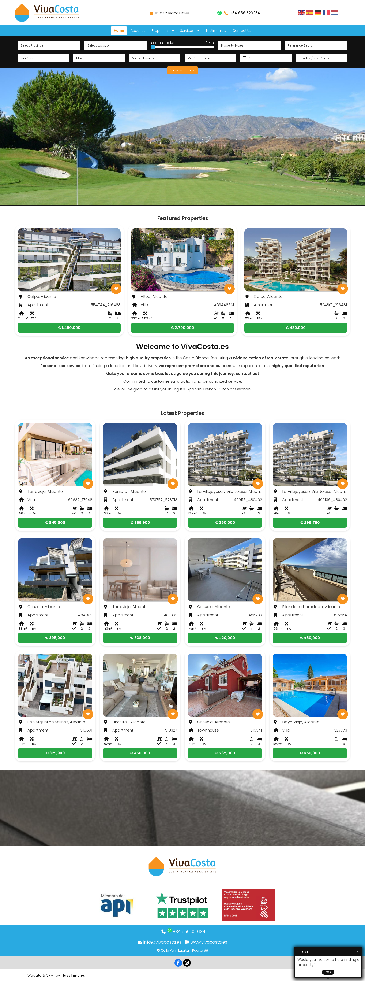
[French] (326, 13)
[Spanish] (309, 13)
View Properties (182, 70)
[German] (318, 13)
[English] (301, 13)
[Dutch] (334, 13)
